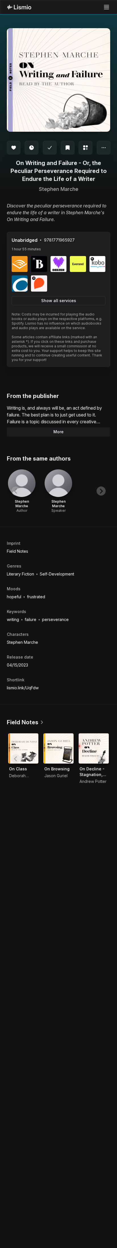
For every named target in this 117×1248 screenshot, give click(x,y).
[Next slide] (101, 491)
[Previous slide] (15, 491)
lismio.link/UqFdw (23, 687)
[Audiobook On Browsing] (58, 748)
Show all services (58, 300)
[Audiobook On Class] (23, 748)
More (58, 431)
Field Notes (17, 551)
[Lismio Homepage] (19, 7)
